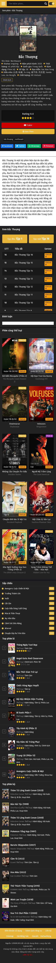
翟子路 (34, 72)
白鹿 (15, 72)
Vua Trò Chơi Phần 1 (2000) (23, 913)
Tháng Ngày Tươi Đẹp (26, 645)
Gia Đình (13, 906)
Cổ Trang (48, 903)
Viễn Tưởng (39, 775)
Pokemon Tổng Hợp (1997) (23, 831)
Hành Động (29, 702)
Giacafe (35, 936)
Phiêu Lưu (45, 702)
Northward (19, 139)
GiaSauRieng (45, 936)
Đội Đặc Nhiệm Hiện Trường (29, 699)
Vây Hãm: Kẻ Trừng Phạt (28, 742)
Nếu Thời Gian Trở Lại (27, 672)
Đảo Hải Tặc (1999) (19, 804)
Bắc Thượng (8, 139)
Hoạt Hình (26, 797)
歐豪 (21, 72)
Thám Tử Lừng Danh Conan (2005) (26, 817)
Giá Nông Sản (23, 936)
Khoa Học (49, 775)
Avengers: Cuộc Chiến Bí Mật (30, 771)
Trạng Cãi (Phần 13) (25, 755)
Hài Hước (36, 759)
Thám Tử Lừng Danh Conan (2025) (26, 790)
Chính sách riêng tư (33, 931)
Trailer (29, 125)
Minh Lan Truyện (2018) (21, 899)
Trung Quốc (37, 66)
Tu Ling (27, 72)
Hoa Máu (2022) (18, 872)
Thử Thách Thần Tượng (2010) (25, 886)
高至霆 (42, 72)
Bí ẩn (19, 797)
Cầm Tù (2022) (17, 858)
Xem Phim (29, 131)
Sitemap (9, 936)
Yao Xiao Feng (47, 69)
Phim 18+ (37, 662)
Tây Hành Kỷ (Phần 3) (26, 728)
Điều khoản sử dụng (13, 931)
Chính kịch (7, 80)
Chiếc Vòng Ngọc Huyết (27, 685)
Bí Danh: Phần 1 (23, 712)
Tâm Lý (27, 689)
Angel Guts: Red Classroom (29, 658)
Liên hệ (48, 931)
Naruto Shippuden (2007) (23, 845)
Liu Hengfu (11, 75)
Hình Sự (44, 716)
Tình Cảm (28, 648)
